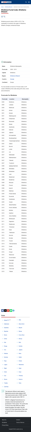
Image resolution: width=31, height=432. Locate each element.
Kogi (5, 361)
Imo (5, 349)
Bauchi (20, 327)
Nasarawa (21, 364)
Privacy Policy (5, 425)
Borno (5, 335)
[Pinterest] (8, 310)
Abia (20, 320)
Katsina (6, 357)
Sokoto (20, 379)
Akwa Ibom (21, 324)
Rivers (5, 379)
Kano (20, 353)
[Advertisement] (15, 43)
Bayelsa (6, 331)
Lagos (5, 364)
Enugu (5, 346)
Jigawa (20, 349)
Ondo (5, 372)
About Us (4, 419)
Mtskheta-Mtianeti (15, 76)
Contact (18, 419)
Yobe (20, 383)
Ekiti (20, 342)
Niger (5, 368)
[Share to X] (5, 310)
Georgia (12, 79)
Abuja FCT (6, 320)
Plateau (21, 375)
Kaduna (6, 353)
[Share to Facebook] (2, 310)
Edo (5, 342)
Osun (20, 372)
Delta (5, 338)
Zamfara (6, 386)
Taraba (6, 383)
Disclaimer (4, 422)
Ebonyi (20, 338)
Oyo (5, 375)
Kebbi (20, 357)
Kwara (20, 361)
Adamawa (6, 324)
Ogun (20, 368)
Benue (20, 331)
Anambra (6, 327)
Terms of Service (20, 422)
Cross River (21, 335)
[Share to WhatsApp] (11, 310)
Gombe (20, 346)
